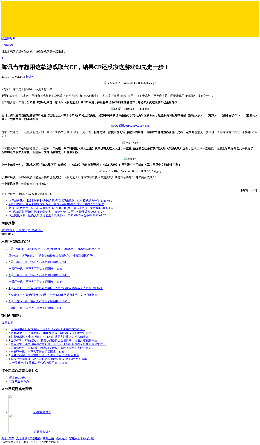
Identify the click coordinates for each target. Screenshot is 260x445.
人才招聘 (21, 438)
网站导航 (88, 438)
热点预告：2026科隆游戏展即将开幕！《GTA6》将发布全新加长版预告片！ (58, 344)
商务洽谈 (48, 438)
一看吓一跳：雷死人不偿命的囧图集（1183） (39, 351)
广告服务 (35, 438)
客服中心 (74, 438)
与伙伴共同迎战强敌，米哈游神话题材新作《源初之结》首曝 (49, 358)
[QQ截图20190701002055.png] (130, 125)
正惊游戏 (21, 230)
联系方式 (61, 438)
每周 (4, 322)
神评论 (30, 76)
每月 (10, 322)
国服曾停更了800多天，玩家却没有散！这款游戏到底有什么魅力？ (52, 347)
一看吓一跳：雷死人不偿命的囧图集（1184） (40, 362)
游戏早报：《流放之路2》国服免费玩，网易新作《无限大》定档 (51, 333)
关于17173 (7, 438)
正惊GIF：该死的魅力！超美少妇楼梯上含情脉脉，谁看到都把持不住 (54, 340)
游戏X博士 (8, 230)
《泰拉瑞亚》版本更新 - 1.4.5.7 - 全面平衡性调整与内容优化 (48, 329)
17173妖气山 (35, 230)
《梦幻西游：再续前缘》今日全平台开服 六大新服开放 (45, 355)
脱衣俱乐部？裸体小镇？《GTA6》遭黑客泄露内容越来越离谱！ (51, 336)
